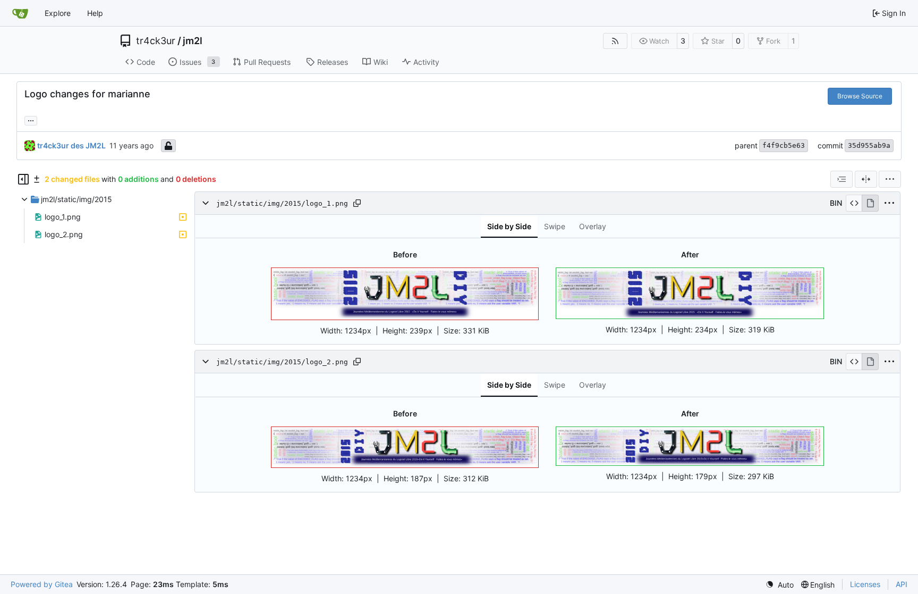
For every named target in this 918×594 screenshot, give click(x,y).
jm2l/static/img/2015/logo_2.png (282, 362)
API (901, 584)
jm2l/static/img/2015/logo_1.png (282, 203)
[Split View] (866, 179)
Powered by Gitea (42, 584)
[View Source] (854, 203)
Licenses (865, 584)
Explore (58, 13)
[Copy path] (357, 203)
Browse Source (859, 96)
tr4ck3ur (155, 41)
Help (95, 13)
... (31, 119)
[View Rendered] (870, 203)
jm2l (192, 41)
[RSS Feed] (615, 41)
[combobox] (841, 179)
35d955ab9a (869, 145)
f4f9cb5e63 (783, 145)
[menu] (890, 179)
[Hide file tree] (23, 179)
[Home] (20, 13)
